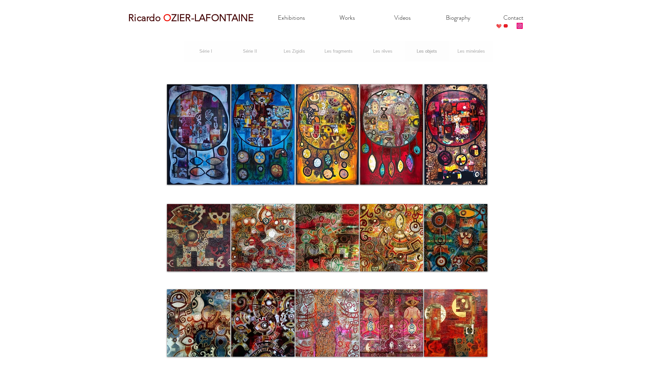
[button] (198, 134)
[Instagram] (520, 26)
